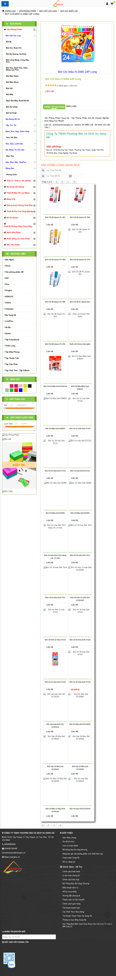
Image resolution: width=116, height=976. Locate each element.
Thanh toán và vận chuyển (73, 900)
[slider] (50, 85)
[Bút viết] (6, 439)
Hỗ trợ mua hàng (69, 892)
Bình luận (71, 106)
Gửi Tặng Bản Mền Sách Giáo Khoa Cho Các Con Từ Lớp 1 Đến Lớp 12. (87, 925)
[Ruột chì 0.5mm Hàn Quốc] (80, 321)
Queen (8, 333)
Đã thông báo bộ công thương (75, 850)
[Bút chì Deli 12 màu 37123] (55, 616)
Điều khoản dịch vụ (70, 888)
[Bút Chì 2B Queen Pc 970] (80, 236)
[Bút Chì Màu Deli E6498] (55, 490)
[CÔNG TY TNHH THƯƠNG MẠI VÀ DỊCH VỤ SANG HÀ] (58, 3)
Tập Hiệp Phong (12, 352)
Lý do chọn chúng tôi (71, 875)
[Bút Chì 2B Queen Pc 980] (55, 236)
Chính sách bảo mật (71, 880)
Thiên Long (10, 346)
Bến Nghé (9, 260)
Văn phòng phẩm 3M (14, 272)
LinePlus (9, 321)
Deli (7, 278)
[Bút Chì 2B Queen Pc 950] (55, 321)
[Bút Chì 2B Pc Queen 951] (80, 278)
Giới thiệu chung (69, 838)
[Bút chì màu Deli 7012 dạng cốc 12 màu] (55, 532)
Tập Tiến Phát (11, 364)
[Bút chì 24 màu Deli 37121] (55, 447)
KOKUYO (9, 297)
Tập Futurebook (12, 340)
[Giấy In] (19, 465)
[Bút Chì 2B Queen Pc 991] (55, 194)
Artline (8, 303)
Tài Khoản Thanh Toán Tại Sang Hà (77, 916)
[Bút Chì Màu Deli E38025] (55, 405)
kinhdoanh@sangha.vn (63, 125)
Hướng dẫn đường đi (71, 896)
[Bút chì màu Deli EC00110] (80, 785)
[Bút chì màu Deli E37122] (80, 447)
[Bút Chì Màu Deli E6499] (80, 490)
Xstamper (9, 309)
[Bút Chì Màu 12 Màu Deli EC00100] (55, 785)
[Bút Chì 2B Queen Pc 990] (80, 194)
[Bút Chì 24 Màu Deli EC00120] (55, 363)
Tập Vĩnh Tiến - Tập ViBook (17, 370)
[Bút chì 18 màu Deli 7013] (80, 532)
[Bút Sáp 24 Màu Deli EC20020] (80, 743)
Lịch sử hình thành (70, 846)
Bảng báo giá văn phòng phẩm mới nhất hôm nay (83, 854)
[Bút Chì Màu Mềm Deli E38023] (80, 363)
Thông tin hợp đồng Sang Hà (74, 920)
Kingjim (8, 290)
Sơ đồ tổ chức (69, 842)
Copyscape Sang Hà (71, 858)
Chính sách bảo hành (71, 871)
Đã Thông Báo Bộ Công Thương (76, 883)
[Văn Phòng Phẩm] (10, 435)
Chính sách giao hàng (71, 904)
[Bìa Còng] (7, 491)
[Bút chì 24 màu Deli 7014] (55, 574)
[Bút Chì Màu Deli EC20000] (80, 701)
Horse (7, 266)
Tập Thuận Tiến (12, 358)
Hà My (8, 327)
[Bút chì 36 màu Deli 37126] (80, 659)
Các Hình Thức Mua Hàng (73, 912)
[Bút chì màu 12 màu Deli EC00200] (80, 574)
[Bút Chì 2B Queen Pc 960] (55, 278)
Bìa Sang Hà (10, 315)
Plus (7, 284)
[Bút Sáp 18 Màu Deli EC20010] (55, 743)
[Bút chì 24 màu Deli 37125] (55, 659)
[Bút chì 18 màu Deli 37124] (80, 616)
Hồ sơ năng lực (69, 862)
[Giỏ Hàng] (111, 4)
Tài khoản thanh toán (71, 908)
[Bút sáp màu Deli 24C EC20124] (55, 701)
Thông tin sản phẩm (54, 107)
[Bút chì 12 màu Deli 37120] (80, 405)
